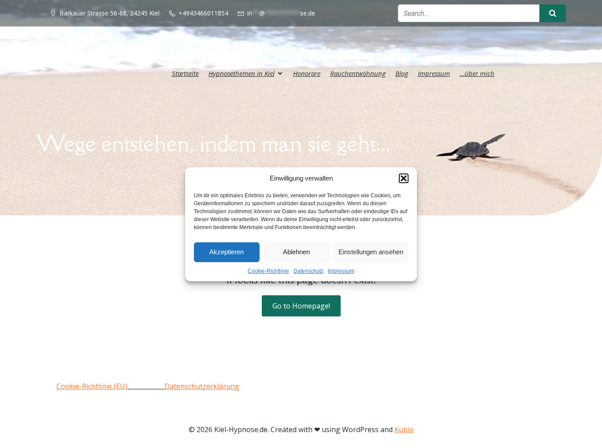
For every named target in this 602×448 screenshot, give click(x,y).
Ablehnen (296, 252)
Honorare (306, 73)
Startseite (185, 73)
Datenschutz (308, 271)
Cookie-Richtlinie (268, 271)
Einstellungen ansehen (370, 252)
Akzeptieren (226, 252)
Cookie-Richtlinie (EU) (91, 386)
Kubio (404, 429)
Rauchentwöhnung (358, 73)
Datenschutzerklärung (201, 386)
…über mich (477, 73)
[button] (403, 178)
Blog (401, 73)
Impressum (341, 271)
